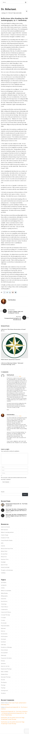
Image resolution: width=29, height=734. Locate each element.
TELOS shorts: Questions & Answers (10, 359)
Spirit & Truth (4, 564)
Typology (3, 687)
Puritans (3, 660)
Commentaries (4, 609)
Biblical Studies (4, 593)
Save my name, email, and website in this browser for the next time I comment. (13, 478)
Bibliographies (4, 596)
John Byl (3, 545)
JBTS (2, 543)
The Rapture (4, 682)
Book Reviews (4, 601)
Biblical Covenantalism (6, 590)
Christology (3, 604)
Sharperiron (4, 556)
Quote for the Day (5, 666)
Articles (3, 587)
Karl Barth (3, 641)
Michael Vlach (4, 551)
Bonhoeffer (3, 598)
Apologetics (3, 585)
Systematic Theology (6, 677)
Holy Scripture (4, 636)
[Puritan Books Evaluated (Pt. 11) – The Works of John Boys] (2, 504)
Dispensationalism (5, 625)
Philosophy (3, 655)
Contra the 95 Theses (6, 612)
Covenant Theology (5, 614)
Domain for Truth (5, 537)
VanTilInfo (3, 572)
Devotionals (3, 623)
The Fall (3, 679)
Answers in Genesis (5, 527)
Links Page (3, 644)
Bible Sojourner (4, 529)
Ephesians (3, 628)
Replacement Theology (6, 669)
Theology (3, 685)
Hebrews (3, 631)
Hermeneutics (4, 633)
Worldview (3, 693)
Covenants (3, 617)
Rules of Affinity (4, 671)
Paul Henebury (12, 300)
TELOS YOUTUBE (5, 567)
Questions (3, 663)
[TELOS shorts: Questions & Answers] (14, 345)
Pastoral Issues (4, 650)
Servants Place (4, 554)
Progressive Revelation (6, 658)
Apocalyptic (3, 582)
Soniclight (3, 562)
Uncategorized (4, 690)
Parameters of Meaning (6, 647)
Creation (3, 620)
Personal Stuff (4, 652)
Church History (4, 606)
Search (2, 491)
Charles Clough (4, 535)
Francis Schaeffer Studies (6, 540)
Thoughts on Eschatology (7, 570)
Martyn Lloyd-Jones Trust (7, 548)
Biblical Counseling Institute (7, 532)
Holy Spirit (3, 639)
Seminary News (4, 674)
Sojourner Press (4, 559)
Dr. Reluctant (8, 9)
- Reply (19, 376)
